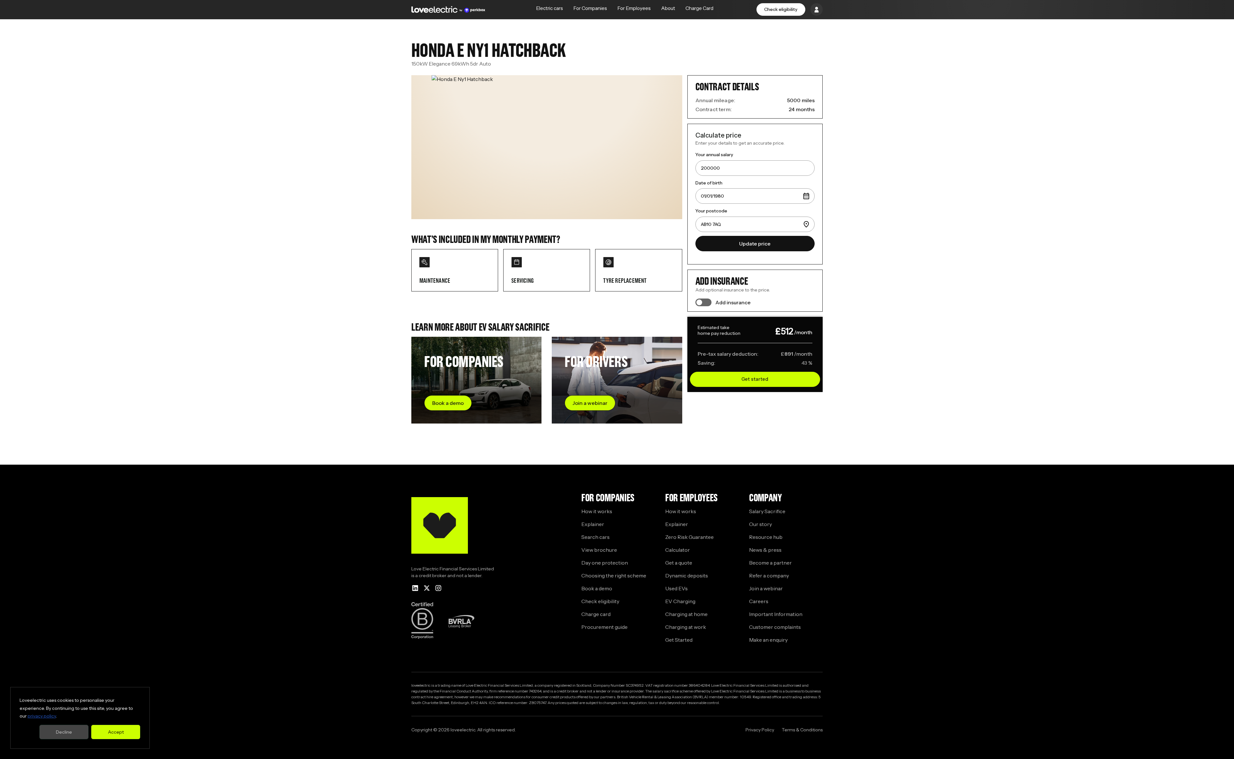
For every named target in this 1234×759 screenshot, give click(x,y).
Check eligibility (780, 9)
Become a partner (770, 562)
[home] (448, 9)
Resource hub (765, 537)
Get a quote (678, 562)
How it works (596, 511)
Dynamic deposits (686, 575)
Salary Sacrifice (767, 511)
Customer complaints (775, 627)
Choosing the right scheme (613, 575)
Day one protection (604, 562)
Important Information (775, 614)
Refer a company (769, 575)
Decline (64, 732)
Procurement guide (604, 627)
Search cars (595, 537)
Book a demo (596, 588)
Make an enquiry (768, 640)
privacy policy (42, 716)
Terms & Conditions (802, 730)
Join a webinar (766, 588)
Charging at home (686, 614)
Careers (758, 601)
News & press (765, 550)
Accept (116, 732)
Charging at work (685, 627)
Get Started (679, 640)
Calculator (677, 550)
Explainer (592, 524)
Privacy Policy (760, 730)
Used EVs (676, 588)
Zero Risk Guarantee (689, 537)
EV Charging (680, 601)
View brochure (599, 550)
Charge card (596, 614)
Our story (760, 524)
